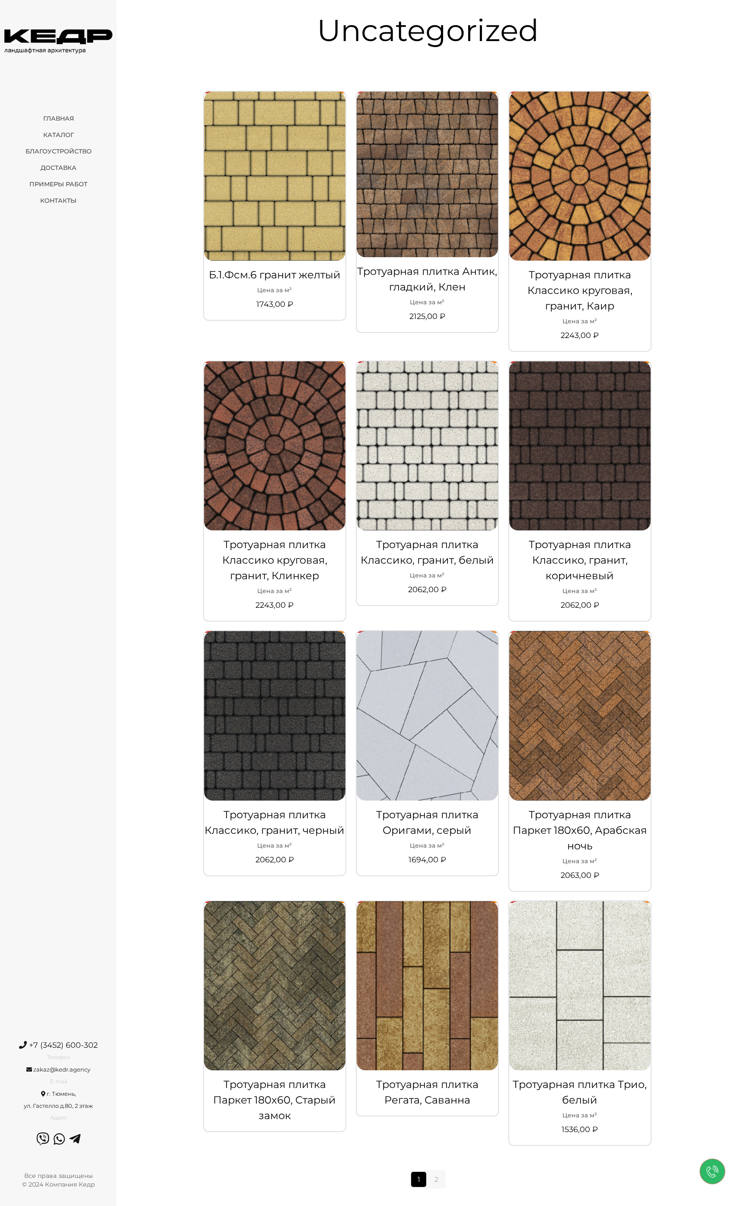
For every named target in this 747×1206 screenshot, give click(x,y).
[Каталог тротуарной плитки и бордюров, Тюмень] (58, 41)
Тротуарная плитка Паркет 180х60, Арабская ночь (580, 830)
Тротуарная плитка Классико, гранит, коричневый (580, 560)
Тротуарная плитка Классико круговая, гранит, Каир (579, 290)
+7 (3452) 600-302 (62, 1045)
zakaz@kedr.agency (61, 1069)
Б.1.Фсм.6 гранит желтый (275, 274)
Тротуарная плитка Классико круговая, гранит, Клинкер (274, 560)
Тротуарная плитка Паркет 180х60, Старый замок (274, 1100)
